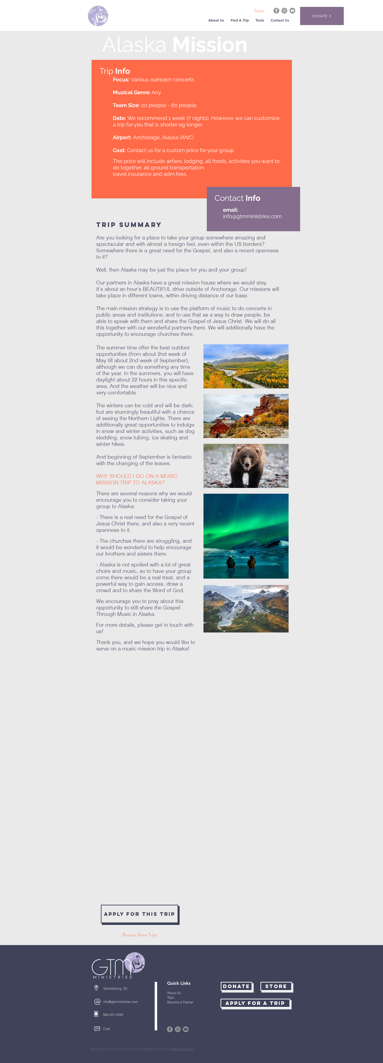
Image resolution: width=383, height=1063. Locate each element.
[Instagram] (284, 11)
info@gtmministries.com (252, 216)
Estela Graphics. (182, 1049)
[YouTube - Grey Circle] (292, 11)
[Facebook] (276, 11)
